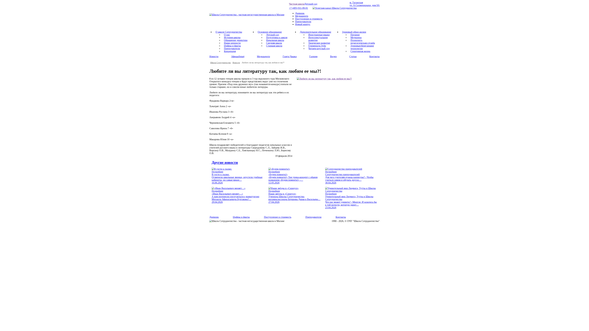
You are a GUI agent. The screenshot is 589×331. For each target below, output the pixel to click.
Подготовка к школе (276, 37)
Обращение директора (235, 40)
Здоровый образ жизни (354, 32)
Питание (355, 34)
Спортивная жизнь (360, 51)
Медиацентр (301, 16)
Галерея (313, 56)
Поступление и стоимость (308, 18)
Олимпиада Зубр (317, 45)
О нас (227, 34)
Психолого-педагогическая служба (362, 41)
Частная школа (296, 4)
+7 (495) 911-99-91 (298, 8)
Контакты (374, 56)
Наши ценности (232, 43)
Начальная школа (275, 40)
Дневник (299, 13)
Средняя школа (274, 43)
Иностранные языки (319, 34)
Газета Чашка (290, 56)
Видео (333, 56)
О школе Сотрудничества (229, 32)
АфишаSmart (237, 56)
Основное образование (270, 32)
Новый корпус (302, 24)
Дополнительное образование (315, 32)
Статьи (353, 56)
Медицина (356, 37)
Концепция (230, 51)
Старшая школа (274, 45)
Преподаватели (303, 21)
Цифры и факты (232, 45)
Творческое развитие (319, 43)
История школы (232, 37)
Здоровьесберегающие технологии (362, 47)
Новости (213, 56)
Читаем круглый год (319, 48)
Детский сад (310, 4)
